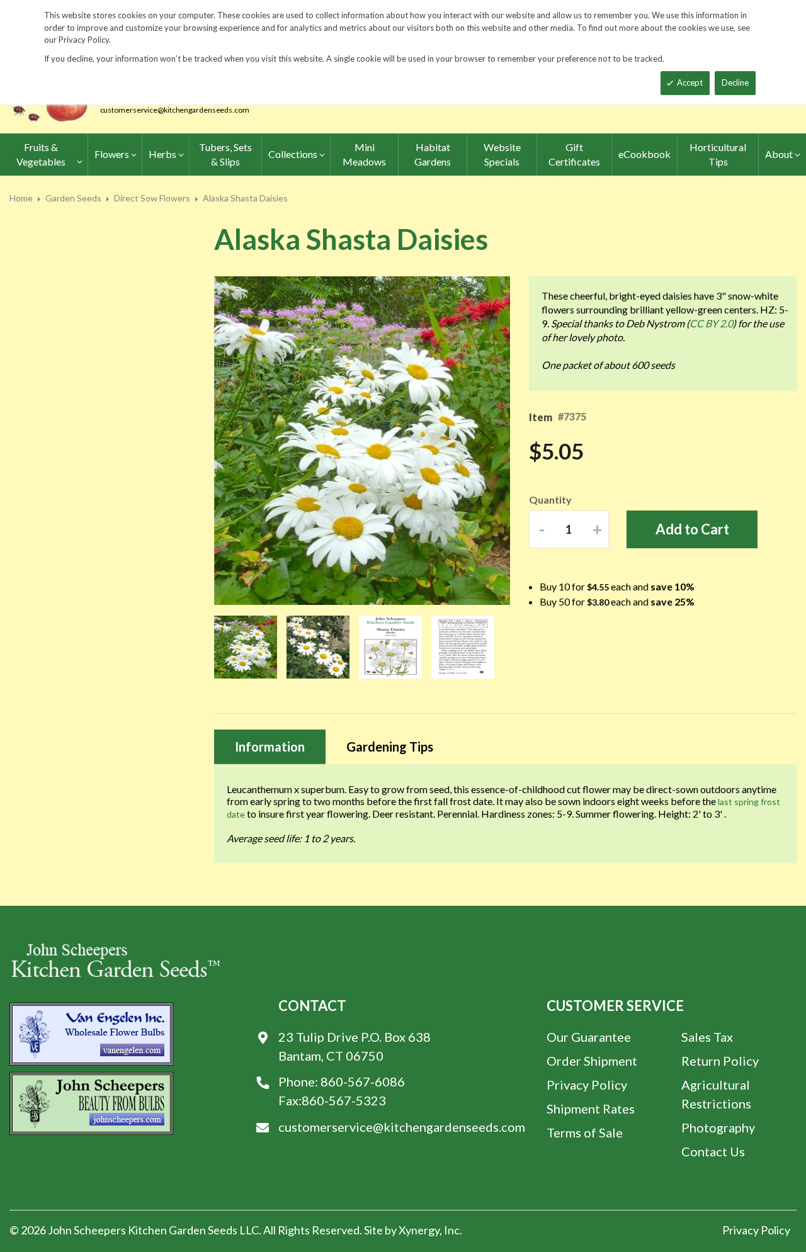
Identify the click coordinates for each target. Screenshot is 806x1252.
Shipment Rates (591, 1108)
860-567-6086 (363, 1081)
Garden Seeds (73, 198)
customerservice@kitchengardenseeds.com (174, 110)
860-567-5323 (344, 1100)
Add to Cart (692, 529)
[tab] (270, 747)
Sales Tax (707, 1036)
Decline (735, 82)
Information (270, 746)
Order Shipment (592, 1060)
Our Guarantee (589, 1036)
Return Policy (720, 1060)
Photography (718, 1127)
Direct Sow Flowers (152, 198)
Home (21, 198)
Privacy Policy (587, 1084)
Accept (690, 82)
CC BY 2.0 (711, 323)
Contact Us (713, 1151)
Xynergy (419, 1230)
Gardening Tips (389, 746)
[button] (239, 441)
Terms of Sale (585, 1132)
